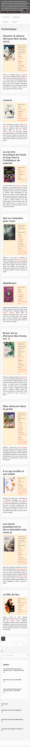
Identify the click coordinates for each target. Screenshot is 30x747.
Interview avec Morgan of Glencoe (12, 729)
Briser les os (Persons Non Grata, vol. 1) (15, 335)
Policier (23, 371)
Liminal (7, 100)
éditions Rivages (22, 447)
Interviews (15, 17)
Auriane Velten (22, 109)
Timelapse (20, 487)
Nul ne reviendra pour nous (13, 220)
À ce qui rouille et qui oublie (13, 473)
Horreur (24, 70)
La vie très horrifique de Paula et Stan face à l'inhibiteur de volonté (14, 157)
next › (17, 643)
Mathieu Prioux (22, 559)
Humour (27, 179)
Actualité (6, 17)
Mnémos (20, 113)
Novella (20, 70)
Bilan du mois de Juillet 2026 (12, 680)
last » (24, 643)
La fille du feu (11, 594)
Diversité (5, 22)
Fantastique (25, 118)
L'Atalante (20, 243)
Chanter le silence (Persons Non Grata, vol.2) (15, 38)
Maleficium (9, 283)
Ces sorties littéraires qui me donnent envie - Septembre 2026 (13, 669)
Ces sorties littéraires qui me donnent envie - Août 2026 (12, 689)
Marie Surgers (22, 246)
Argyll (19, 63)
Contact (14, 22)
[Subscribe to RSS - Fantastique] (15, 651)
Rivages (20, 431)
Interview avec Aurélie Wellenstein (12, 719)
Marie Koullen (21, 67)
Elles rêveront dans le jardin (14, 408)
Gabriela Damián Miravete (20, 425)
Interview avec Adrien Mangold (11, 710)
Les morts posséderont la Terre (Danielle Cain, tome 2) (15, 528)
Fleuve (19, 607)
